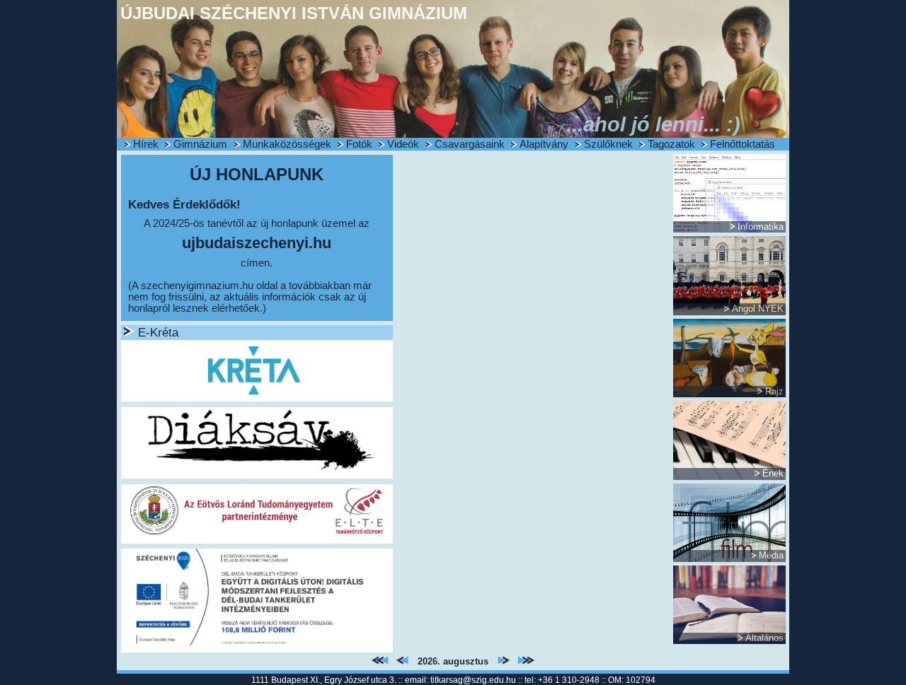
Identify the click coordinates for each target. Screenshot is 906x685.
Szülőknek (608, 144)
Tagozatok (671, 144)
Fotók (359, 144)
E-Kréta (158, 332)
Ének (773, 473)
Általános (764, 638)
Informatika (761, 226)
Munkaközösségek (287, 144)
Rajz (774, 391)
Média (771, 555)
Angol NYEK (758, 308)
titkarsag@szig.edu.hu (473, 680)
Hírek (146, 144)
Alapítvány (544, 144)
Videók (403, 144)
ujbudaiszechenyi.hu (256, 243)
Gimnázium (200, 144)
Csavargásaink (470, 144)
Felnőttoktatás (742, 144)
